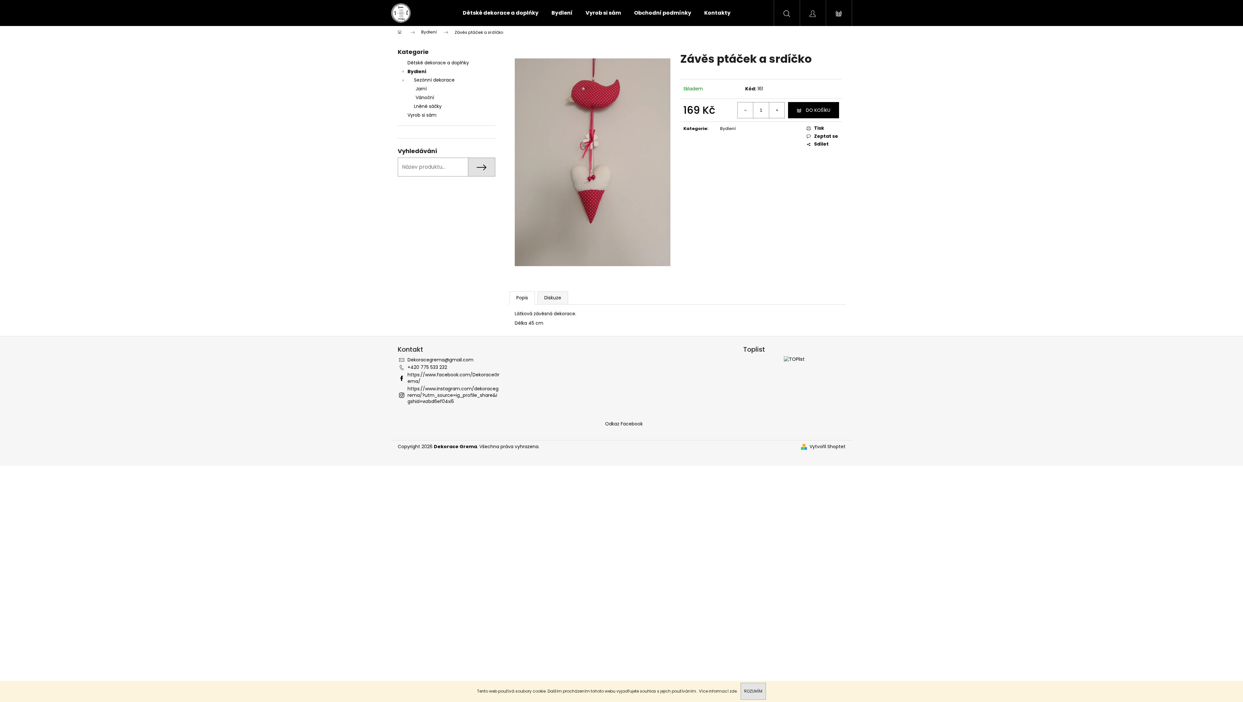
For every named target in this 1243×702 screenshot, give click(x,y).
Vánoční (425, 97)
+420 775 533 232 (427, 367)
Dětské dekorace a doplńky (438, 62)
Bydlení (417, 71)
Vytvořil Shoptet (827, 447)
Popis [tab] (522, 297)
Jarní (421, 88)
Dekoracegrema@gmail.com (440, 360)
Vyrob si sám (423, 115)
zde (733, 691)
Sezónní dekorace (434, 80)
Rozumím (753, 691)
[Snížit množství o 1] (745, 110)
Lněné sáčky (428, 106)
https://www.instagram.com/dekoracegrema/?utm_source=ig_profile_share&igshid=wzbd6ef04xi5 (453, 395)
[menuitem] (500, 13)
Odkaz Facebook (624, 424)
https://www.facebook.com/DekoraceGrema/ (453, 377)
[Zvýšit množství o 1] (776, 110)
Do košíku (818, 110)
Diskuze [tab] (552, 297)
